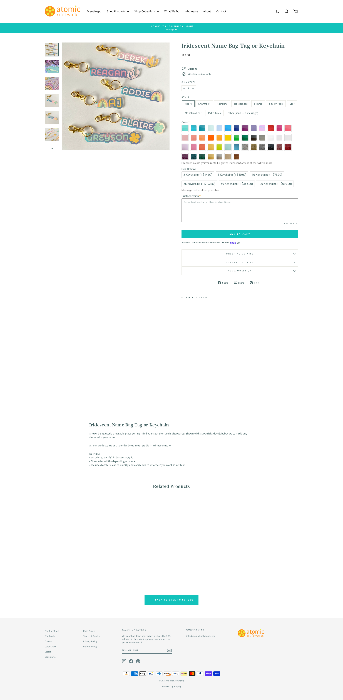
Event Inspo (94, 11)
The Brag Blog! (52, 630)
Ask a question (240, 270)
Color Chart (50, 646)
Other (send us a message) (243, 113)
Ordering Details (240, 253)
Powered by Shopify (171, 686)
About (207, 11)
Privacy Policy (90, 641)
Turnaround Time (240, 262)
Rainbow (222, 103)
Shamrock (204, 103)
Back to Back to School (174, 599)
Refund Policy (90, 646)
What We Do (172, 11)
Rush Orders (89, 630)
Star (292, 103)
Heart (188, 103)
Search (48, 651)
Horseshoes (241, 103)
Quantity (189, 82)
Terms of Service (91, 636)
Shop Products (116, 11)
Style (186, 97)
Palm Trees (214, 113)
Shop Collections (145, 11)
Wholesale (191, 11)
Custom (48, 641)
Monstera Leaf (193, 113)
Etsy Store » (51, 656)
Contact (221, 11)
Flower (258, 103)
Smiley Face (276, 103)
